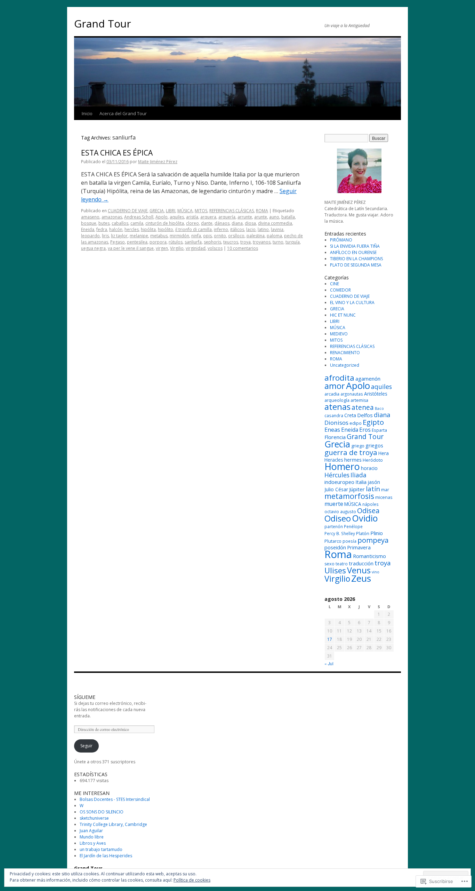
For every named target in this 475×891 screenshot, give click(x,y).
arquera (208, 217)
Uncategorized (344, 365)
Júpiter (357, 489)
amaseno (90, 217)
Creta (350, 415)
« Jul (328, 663)
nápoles (370, 504)
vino (375, 572)
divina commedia (275, 223)
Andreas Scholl (138, 217)
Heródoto (373, 460)
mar (385, 490)
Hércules (336, 475)
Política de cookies (192, 880)
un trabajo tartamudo (101, 849)
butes (104, 223)
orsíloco (236, 236)
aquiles (177, 217)
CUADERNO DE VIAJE (127, 211)
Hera (383, 453)
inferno (221, 229)
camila (136, 223)
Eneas (332, 429)
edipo (355, 423)
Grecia (337, 444)
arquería (226, 217)
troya (245, 242)
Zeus (361, 578)
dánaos (222, 223)
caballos (120, 223)
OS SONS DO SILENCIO (101, 812)
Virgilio (177, 248)
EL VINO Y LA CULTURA (352, 302)
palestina (256, 236)
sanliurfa (193, 242)
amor (334, 385)
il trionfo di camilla (193, 229)
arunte (260, 217)
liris (105, 236)
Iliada (359, 475)
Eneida (87, 229)
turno (278, 242)
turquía (292, 242)
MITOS (201, 211)
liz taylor (119, 236)
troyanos (262, 242)
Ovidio (365, 518)
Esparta (379, 430)
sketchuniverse (94, 818)
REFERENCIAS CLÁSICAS (231, 211)
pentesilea (137, 242)
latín (373, 488)
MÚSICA (185, 211)
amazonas (112, 217)
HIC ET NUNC (343, 315)
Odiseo (337, 518)
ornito (220, 236)
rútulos (176, 242)
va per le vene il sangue (131, 248)
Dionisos (336, 423)
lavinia (277, 229)
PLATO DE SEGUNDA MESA (355, 265)
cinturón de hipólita (164, 223)
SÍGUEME (84, 697)
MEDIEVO (339, 334)
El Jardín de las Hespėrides (106, 856)
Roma (338, 554)
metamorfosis (349, 496)
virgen (162, 248)
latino (263, 229)
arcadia (331, 394)
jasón (374, 482)
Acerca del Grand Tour (123, 113)
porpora (158, 242)
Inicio (87, 113)
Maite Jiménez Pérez (157, 162)
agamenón (367, 378)
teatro (342, 563)
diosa (250, 223)
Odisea (368, 510)
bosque (88, 223)
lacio (251, 229)
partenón (333, 526)
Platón (362, 533)
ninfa (196, 236)
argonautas (351, 394)
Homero (342, 466)
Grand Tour (102, 23)
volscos (215, 248)
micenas (383, 497)
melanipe (139, 236)
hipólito (165, 229)
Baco (379, 408)
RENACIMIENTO (345, 353)
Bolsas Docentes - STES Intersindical (115, 799)
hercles (131, 229)
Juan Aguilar (91, 831)
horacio (369, 468)
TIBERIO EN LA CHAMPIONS (356, 259)
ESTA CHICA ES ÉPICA (117, 153)
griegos (374, 445)
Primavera (359, 547)
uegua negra (93, 248)
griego (357, 446)
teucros (230, 242)
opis (207, 236)
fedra (101, 229)
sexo (329, 564)
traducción (361, 563)
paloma (274, 236)
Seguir (86, 746)
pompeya (372, 540)
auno (274, 217)
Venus (359, 570)
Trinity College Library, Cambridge (113, 824)
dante (206, 223)
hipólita (148, 229)
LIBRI (170, 211)
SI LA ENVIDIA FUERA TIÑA (355, 246)
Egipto (373, 422)
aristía (192, 217)
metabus (159, 236)
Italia (361, 482)
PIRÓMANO (341, 240)
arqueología (336, 400)
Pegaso (117, 242)
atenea (363, 407)
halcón (115, 229)
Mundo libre (92, 837)
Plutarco (332, 541)
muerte (333, 504)
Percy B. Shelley (339, 533)
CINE (334, 284)
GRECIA (157, 211)
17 (329, 639)
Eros (365, 429)
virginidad (196, 248)
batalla (288, 217)
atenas (337, 406)
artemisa (359, 400)
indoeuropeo (339, 482)
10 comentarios (242, 248)
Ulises (335, 570)
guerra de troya (350, 452)
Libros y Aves (93, 843)
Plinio (376, 533)
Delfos (365, 415)
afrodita (339, 377)
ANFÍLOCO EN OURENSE (353, 252)
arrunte (245, 217)
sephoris (212, 242)
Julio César (336, 489)
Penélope (353, 526)
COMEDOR (340, 290)
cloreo (192, 223)
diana (237, 223)
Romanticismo (369, 556)
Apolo (161, 217)
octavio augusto (340, 511)
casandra (333, 415)
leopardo (90, 236)
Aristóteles (375, 393)
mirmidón (179, 236)
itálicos (237, 229)
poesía (349, 541)
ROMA (262, 211)
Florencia (335, 436)
